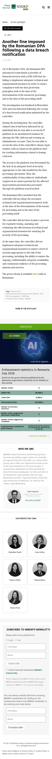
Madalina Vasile (15, 552)
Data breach (16, 291)
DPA (41, 293)
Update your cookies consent (13, 754)
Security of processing (14, 298)
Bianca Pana (15, 608)
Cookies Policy (41, 751)
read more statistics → (39, 436)
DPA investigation (12, 296)
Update (28, 298)
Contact (30, 754)
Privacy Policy (27, 751)
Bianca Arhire (15, 580)
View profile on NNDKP (33, 500)
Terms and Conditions (10, 751)
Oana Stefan (40, 552)
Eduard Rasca (39, 580)
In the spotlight (12, 28)
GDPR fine (25, 296)
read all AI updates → (41, 361)
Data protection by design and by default (22, 293)
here (42, 685)
